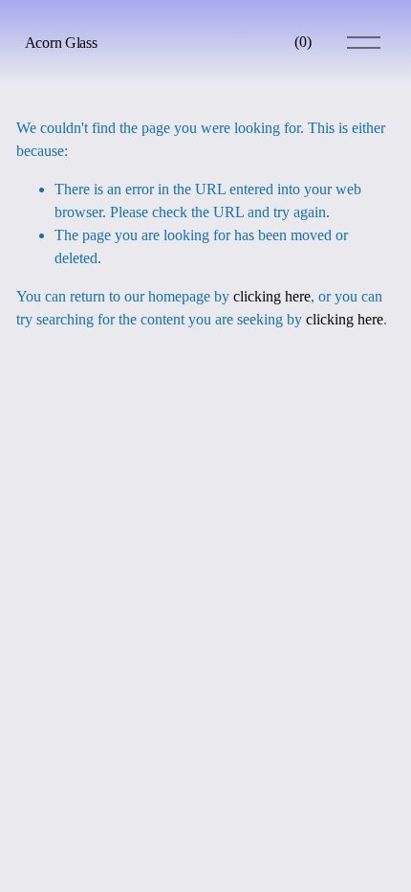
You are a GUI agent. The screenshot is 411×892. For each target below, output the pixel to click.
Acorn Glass (61, 42)
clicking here (272, 296)
